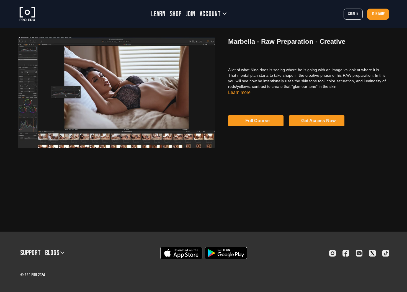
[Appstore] (181, 253)
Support (30, 253)
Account (211, 14)
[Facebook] (345, 253)
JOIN (190, 14)
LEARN (158, 14)
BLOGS (52, 253)
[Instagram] (332, 253)
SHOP (175, 14)
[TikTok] (385, 253)
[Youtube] (359, 253)
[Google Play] (226, 253)
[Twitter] (372, 253)
